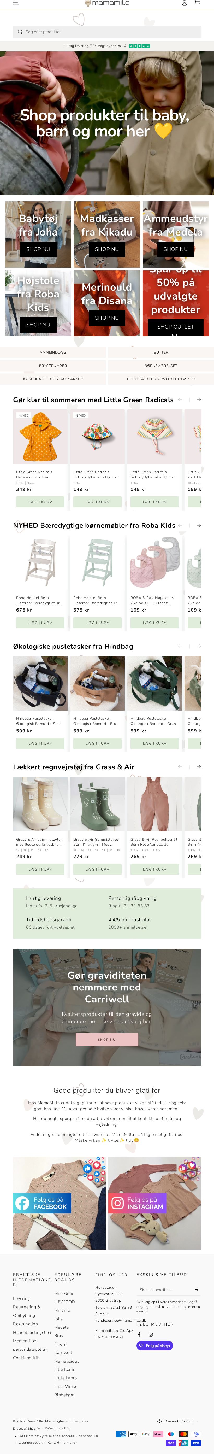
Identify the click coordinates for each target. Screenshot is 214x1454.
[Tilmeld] (198, 1289)
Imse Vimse (66, 1386)
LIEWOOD (64, 1302)
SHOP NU (38, 249)
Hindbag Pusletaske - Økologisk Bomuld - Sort (38, 721)
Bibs (58, 1336)
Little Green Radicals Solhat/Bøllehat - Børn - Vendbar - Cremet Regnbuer (152, 475)
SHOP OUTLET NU (175, 331)
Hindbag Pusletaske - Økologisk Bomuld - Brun (95, 721)
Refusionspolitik (57, 1428)
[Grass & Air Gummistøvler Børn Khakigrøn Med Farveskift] (97, 804)
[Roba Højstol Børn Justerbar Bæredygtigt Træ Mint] (97, 562)
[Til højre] (195, 400)
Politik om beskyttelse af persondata (46, 1436)
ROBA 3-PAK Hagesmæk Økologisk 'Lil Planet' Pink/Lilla (152, 600)
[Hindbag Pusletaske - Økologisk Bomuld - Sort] (40, 683)
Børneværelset (161, 365)
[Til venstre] (183, 400)
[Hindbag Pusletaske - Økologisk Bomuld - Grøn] (154, 683)
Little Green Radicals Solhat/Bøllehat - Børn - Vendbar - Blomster (95, 475)
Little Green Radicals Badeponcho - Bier (34, 475)
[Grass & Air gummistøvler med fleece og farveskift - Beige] (40, 804)
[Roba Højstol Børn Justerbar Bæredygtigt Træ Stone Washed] (40, 562)
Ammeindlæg (53, 352)
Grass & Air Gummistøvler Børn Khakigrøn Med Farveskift (96, 842)
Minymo (62, 1310)
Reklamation (25, 1324)
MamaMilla (35, 1421)
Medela (61, 1327)
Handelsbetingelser (32, 1332)
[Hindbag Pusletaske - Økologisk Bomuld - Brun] (97, 683)
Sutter (161, 352)
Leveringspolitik (30, 1442)
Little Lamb (65, 1378)
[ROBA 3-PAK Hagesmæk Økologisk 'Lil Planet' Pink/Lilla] (154, 562)
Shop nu (107, 1039)
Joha (58, 1319)
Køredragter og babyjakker (53, 379)
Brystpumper (53, 365)
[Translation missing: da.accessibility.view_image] (59, 1203)
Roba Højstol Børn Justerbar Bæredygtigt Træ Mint (96, 600)
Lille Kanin (65, 1370)
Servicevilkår (88, 1436)
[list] (107, 911)
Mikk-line (63, 1293)
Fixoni (60, 1344)
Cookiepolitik (26, 1358)
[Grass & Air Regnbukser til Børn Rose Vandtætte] (154, 804)
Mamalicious (67, 1361)
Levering (21, 1298)
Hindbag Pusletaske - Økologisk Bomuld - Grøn (153, 721)
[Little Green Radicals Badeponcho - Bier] (40, 436)
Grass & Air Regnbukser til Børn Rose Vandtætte (153, 842)
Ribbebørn (64, 1395)
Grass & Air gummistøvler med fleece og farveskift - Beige (39, 842)
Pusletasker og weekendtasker (161, 379)
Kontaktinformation (63, 1442)
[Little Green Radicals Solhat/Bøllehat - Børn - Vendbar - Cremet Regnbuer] (154, 436)
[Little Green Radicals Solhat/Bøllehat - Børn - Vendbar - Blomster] (97, 436)
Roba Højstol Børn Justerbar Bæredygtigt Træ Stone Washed (39, 600)
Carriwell (63, 1353)
